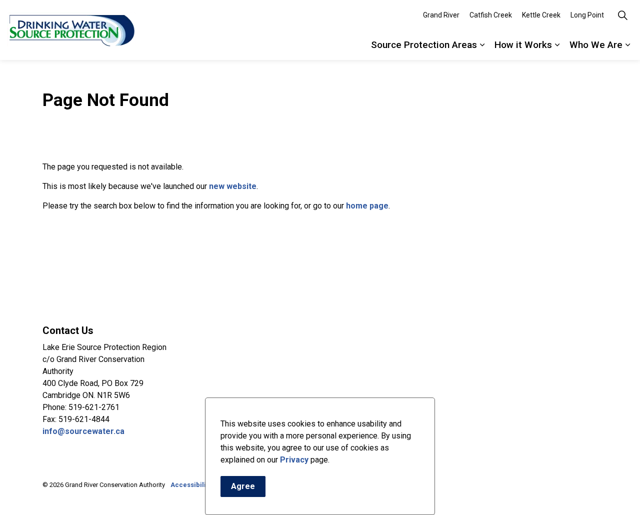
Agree (243, 486)
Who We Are (596, 44)
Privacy (294, 459)
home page (367, 205)
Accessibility (191, 484)
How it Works (523, 44)
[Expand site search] (622, 15)
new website (232, 186)
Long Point (587, 15)
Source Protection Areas (424, 44)
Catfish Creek (491, 15)
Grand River (441, 15)
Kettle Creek (541, 15)
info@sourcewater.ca (84, 431)
